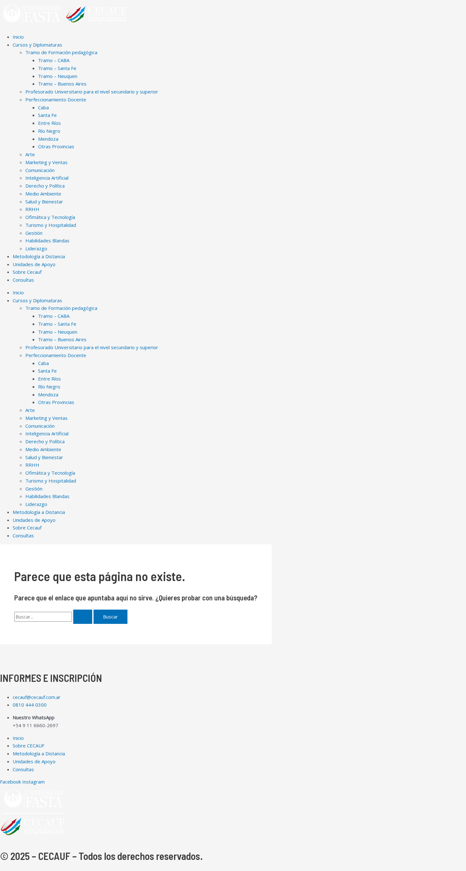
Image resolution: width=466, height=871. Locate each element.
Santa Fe (47, 115)
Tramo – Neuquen (57, 76)
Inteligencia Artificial (46, 178)
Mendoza (48, 139)
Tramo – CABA (53, 60)
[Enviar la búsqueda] (82, 617)
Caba (43, 107)
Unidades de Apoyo (34, 264)
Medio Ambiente (43, 193)
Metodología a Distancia (39, 256)
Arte (30, 154)
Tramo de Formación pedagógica (61, 52)
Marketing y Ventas (46, 162)
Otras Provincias (56, 146)
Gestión (33, 233)
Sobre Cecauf (27, 272)
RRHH (32, 209)
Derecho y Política (45, 186)
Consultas (23, 280)
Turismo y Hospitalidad (50, 225)
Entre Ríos (49, 123)
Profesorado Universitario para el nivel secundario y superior (91, 91)
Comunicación (40, 170)
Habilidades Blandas (47, 240)
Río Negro (49, 131)
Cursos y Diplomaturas (37, 45)
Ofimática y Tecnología (50, 217)
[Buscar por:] (54, 616)
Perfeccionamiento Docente (55, 99)
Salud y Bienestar (44, 201)
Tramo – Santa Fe (57, 68)
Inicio (18, 37)
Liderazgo (36, 248)
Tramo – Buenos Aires (62, 83)
